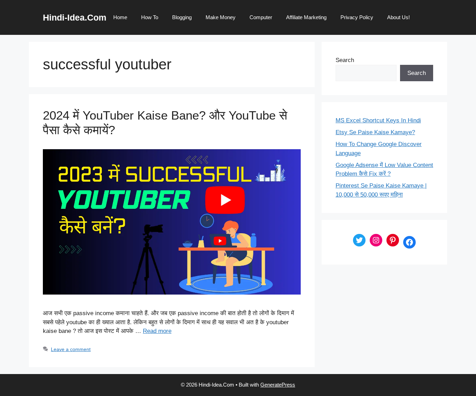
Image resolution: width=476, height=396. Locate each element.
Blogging (182, 17)
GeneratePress (277, 385)
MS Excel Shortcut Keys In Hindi (378, 120)
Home (120, 17)
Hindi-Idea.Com (74, 17)
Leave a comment (71, 349)
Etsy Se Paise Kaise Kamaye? (375, 132)
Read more (157, 331)
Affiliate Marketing (306, 17)
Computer (260, 17)
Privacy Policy (356, 17)
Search (345, 60)
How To (149, 17)
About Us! (398, 17)
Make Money (221, 17)
